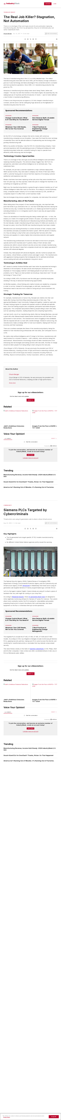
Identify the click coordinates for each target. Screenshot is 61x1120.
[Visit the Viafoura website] (53, 446)
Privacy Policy (6, 1117)
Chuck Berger (8, 33)
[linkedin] (28, 39)
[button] (5, 4)
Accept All (53, 1116)
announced (26, 585)
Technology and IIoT (9, 12)
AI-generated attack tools (36, 600)
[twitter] (30, 39)
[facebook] (25, 39)
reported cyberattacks (37, 651)
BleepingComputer (18, 600)
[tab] (8, 438)
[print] (56, 39)
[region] (30, 442)
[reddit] (33, 39)
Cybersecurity (8, 505)
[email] (36, 39)
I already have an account (30, 458)
